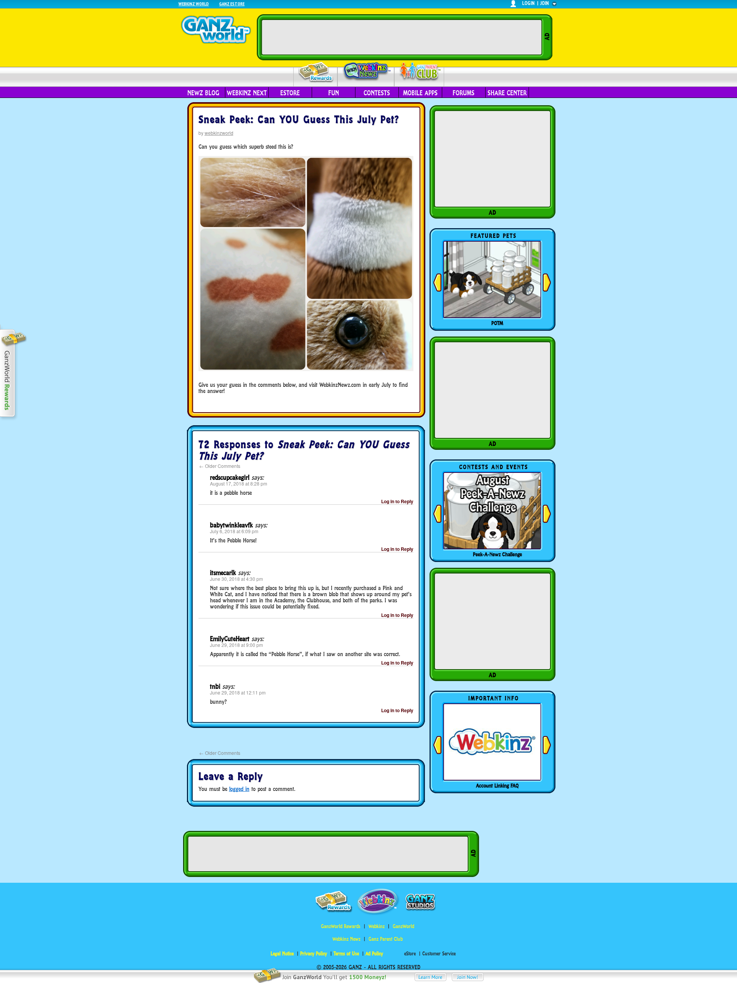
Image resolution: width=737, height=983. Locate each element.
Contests (377, 93)
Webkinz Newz (366, 71)
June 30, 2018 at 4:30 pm (236, 578)
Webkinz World (193, 4)
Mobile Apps (420, 93)
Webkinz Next (247, 93)
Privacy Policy (313, 953)
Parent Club (419, 72)
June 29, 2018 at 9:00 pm (236, 645)
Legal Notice (282, 953)
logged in (239, 789)
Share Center (507, 93)
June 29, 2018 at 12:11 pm (238, 692)
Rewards (316, 72)
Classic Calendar (497, 554)
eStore (290, 93)
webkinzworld (219, 132)
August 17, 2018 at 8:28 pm (238, 483)
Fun (333, 93)
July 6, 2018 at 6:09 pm (234, 531)
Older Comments (219, 465)
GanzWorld (403, 926)
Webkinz (376, 926)
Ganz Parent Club (385, 939)
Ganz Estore (232, 4)
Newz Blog (203, 93)
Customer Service (439, 953)
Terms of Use (346, 953)
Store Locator (497, 785)
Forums (463, 93)
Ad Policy (374, 953)
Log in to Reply (397, 501)
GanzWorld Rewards (340, 926)
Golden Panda (497, 323)
